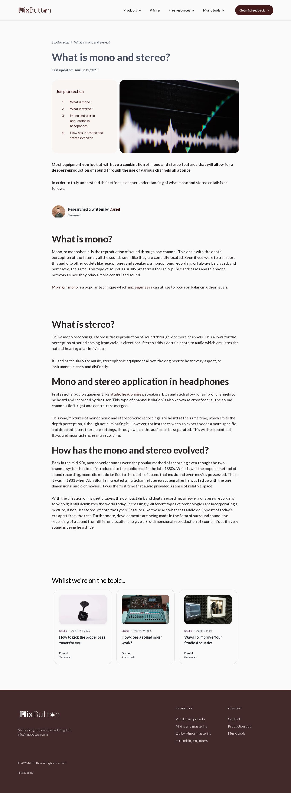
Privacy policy (25, 772)
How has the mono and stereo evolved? (86, 135)
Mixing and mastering (191, 726)
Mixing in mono (65, 287)
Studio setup (60, 42)
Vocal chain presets (190, 719)
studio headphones (126, 394)
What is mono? (81, 102)
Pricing (155, 10)
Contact (234, 719)
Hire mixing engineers (192, 740)
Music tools (236, 733)
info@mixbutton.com (33, 734)
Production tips (239, 726)
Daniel (114, 209)
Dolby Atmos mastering (193, 733)
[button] (132, 10)
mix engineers (140, 287)
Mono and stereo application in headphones (82, 120)
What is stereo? (81, 109)
